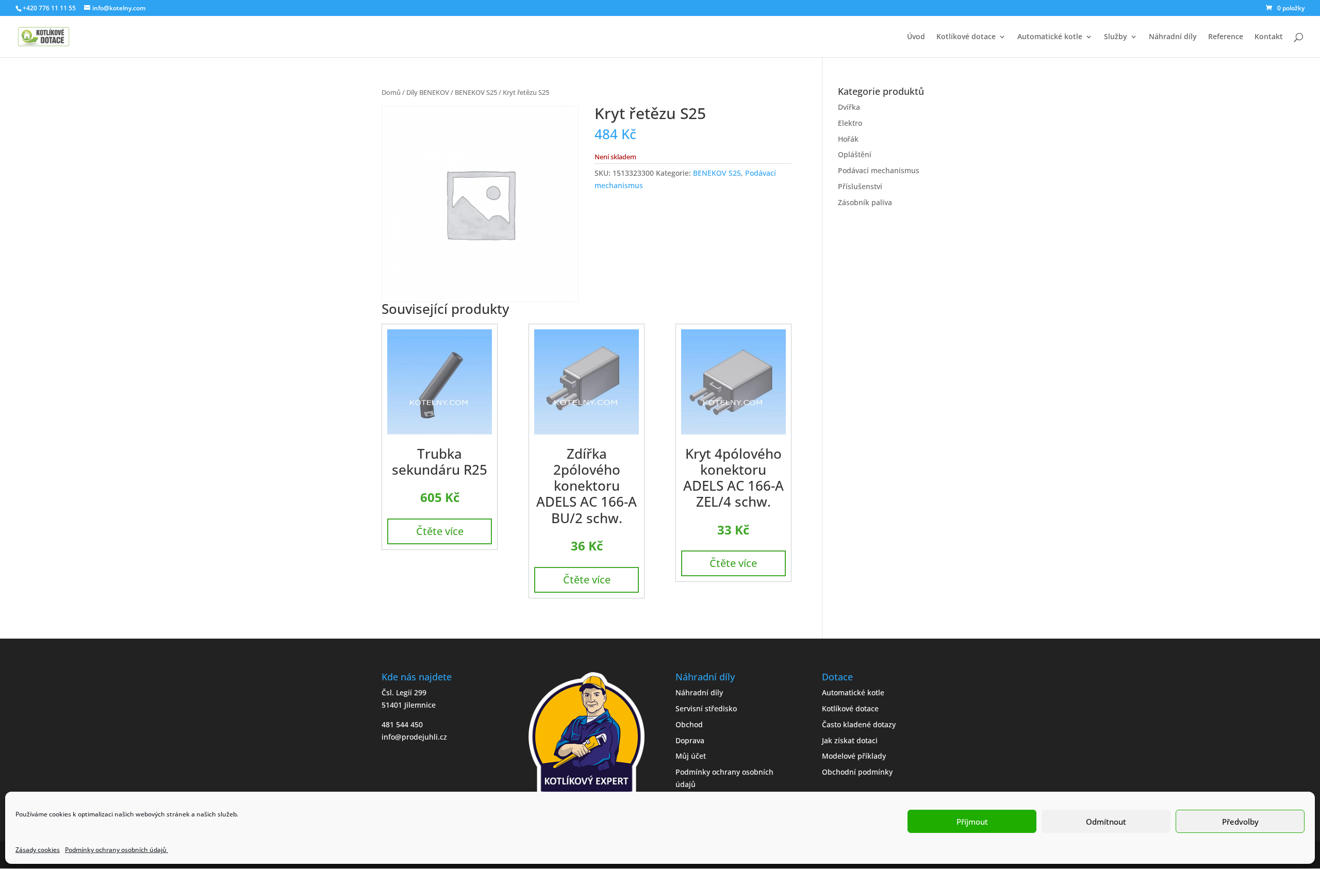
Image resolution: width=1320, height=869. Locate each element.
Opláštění (854, 154)
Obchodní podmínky (857, 772)
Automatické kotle (1049, 37)
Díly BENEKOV (427, 92)
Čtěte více (440, 531)
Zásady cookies (37, 849)
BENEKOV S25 (476, 92)
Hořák (848, 139)
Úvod (916, 37)
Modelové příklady (854, 756)
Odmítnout (1106, 821)
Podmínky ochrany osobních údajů (116, 849)
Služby (1115, 37)
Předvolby (1240, 821)
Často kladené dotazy (859, 724)
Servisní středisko (706, 708)
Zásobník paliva (865, 202)
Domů (391, 92)
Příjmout (972, 821)
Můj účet (690, 756)
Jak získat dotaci (850, 740)
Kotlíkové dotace (966, 37)
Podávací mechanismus (878, 170)
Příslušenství (860, 186)
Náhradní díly (1173, 37)
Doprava (689, 740)
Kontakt (1269, 37)
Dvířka (849, 107)
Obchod (689, 724)
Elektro (850, 123)
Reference (1225, 37)
